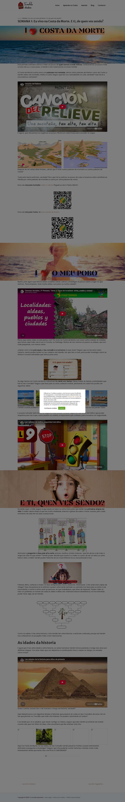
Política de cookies (73, 396)
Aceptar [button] (61, 408)
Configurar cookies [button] (50, 408)
